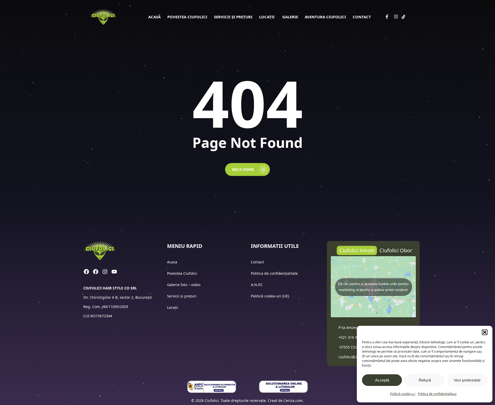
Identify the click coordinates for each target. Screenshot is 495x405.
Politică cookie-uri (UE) (270, 296)
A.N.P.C (257, 284)
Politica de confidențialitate (437, 394)
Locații (173, 307)
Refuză (425, 380)
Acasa (172, 262)
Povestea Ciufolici (182, 273)
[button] (484, 332)
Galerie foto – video (184, 284)
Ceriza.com (293, 400)
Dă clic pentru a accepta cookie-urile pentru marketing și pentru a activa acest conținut (373, 287)
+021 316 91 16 (351, 337)
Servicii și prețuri (181, 296)
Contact (258, 262)
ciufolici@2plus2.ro (355, 356)
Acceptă (382, 380)
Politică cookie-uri (402, 394)
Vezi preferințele (467, 380)
